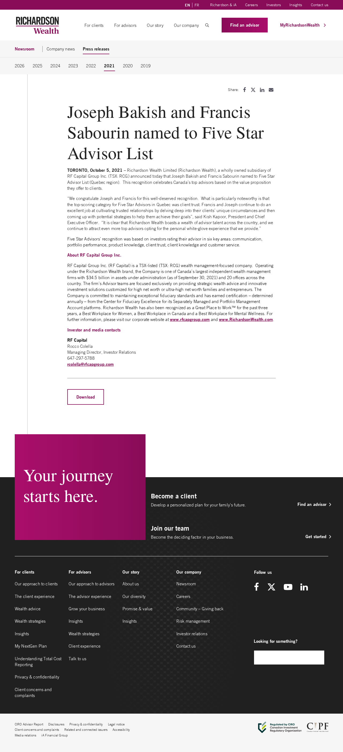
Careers (251, 4)
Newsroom (186, 583)
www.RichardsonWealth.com (246, 319)
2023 (73, 65)
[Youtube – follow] (288, 587)
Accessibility (121, 729)
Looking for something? (275, 641)
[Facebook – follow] (258, 587)
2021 (109, 65)
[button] (207, 25)
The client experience (34, 596)
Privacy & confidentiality (37, 677)
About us (130, 583)
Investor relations (191, 633)
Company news (61, 49)
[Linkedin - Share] (262, 89)
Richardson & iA (223, 4)
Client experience (85, 646)
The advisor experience (90, 596)
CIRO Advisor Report (29, 724)
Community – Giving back (199, 608)
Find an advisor (244, 25)
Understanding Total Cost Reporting (38, 661)
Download (85, 397)
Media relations (25, 735)
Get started (315, 536)
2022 (91, 65)
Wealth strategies (30, 621)
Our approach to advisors (92, 583)
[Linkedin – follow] (304, 587)
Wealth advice (27, 608)
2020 (128, 65)
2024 (55, 65)
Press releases (96, 49)
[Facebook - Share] (244, 89)
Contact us (320, 4)
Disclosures (56, 724)
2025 (38, 65)
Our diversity (134, 596)
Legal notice (116, 724)
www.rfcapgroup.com (190, 319)
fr (197, 5)
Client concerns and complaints (33, 692)
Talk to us (78, 658)
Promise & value (137, 608)
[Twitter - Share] (253, 89)
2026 (20, 65)
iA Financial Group (54, 735)
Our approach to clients (36, 583)
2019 (146, 65)
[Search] (317, 657)
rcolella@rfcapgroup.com (90, 364)
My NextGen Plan (31, 646)
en (187, 5)
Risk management (193, 621)
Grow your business (87, 608)
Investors (273, 4)
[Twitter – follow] (271, 587)
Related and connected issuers (85, 729)
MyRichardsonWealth (300, 25)
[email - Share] (271, 89)
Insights (295, 4)
